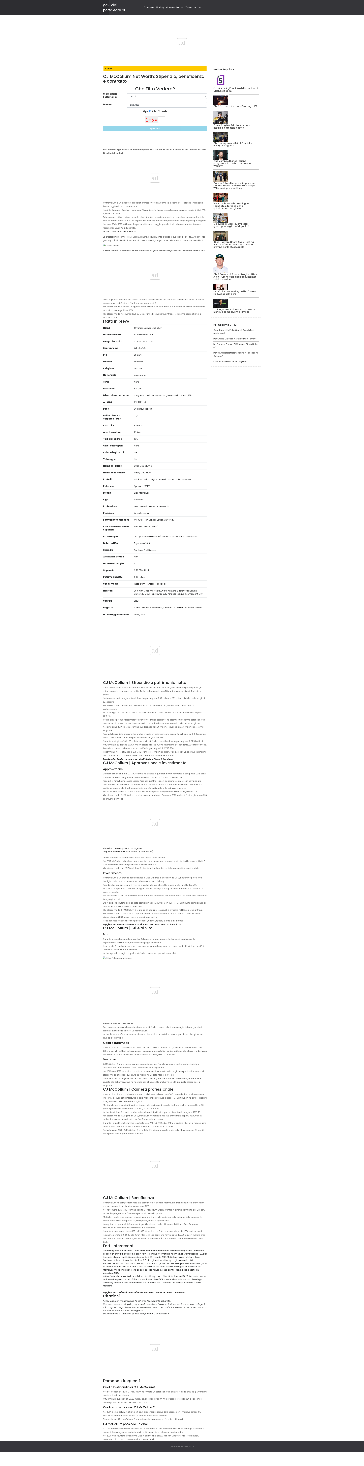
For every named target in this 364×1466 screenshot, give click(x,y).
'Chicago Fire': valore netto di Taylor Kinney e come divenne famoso (234, 311)
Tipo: (146, 111)
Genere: (108, 104)
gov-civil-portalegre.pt (182, 1446)
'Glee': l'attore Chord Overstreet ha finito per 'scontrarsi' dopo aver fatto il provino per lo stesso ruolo (235, 244)
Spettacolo (155, 128)
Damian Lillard (196, 240)
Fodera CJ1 (169, 607)
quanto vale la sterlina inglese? (230, 361)
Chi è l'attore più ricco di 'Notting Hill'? (235, 106)
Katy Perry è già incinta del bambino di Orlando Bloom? (235, 90)
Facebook (161, 583)
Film (154, 111)
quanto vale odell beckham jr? (119, 231)
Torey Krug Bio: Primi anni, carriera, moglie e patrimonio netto (233, 126)
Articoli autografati (152, 607)
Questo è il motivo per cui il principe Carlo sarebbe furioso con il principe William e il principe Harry (234, 186)
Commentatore (174, 7)
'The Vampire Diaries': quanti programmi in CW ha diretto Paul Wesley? (232, 163)
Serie (164, 111)
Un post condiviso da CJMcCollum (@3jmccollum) (128, 851)
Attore (197, 7)
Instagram (139, 583)
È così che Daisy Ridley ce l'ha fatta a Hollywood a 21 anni (234, 293)
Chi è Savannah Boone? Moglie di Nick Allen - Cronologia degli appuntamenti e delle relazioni (235, 277)
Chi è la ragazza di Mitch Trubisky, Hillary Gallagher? (232, 144)
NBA (136, 556)
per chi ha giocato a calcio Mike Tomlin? (235, 338)
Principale (149, 7)
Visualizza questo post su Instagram (122, 848)
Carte (137, 607)
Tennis (188, 7)
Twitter (150, 583)
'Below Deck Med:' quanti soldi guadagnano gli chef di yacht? (231, 225)
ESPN (154, 526)
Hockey (160, 7)
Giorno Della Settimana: (110, 95)
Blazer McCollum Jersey (189, 607)
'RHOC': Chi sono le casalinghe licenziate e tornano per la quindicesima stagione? (231, 206)
